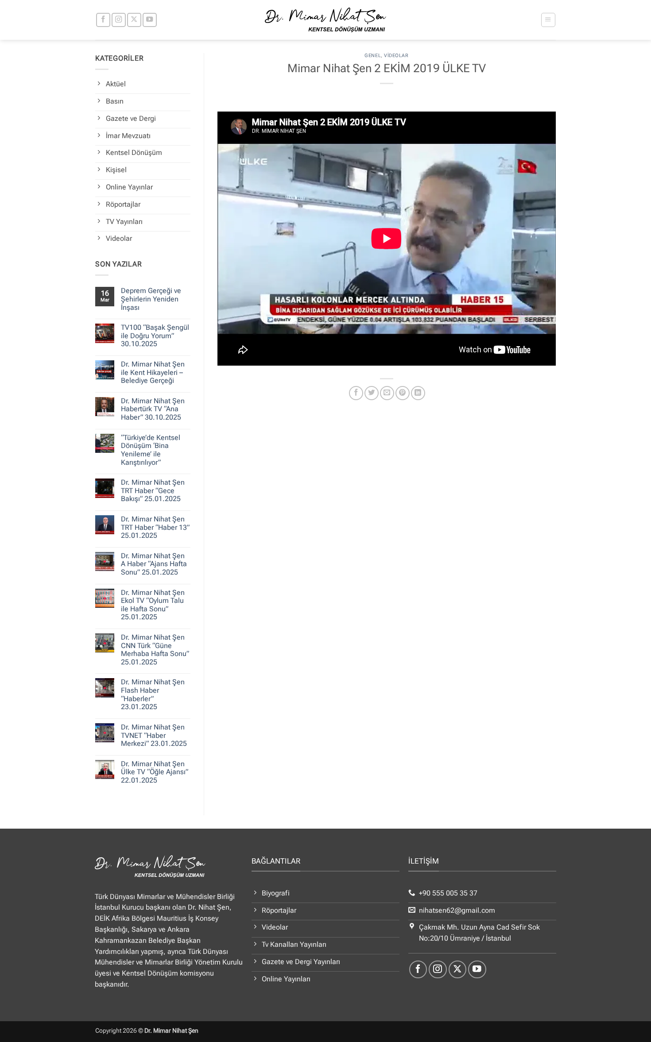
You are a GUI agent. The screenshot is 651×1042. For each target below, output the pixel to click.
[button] (548, 20)
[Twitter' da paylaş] (371, 393)
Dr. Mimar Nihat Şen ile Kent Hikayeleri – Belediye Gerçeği (153, 372)
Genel (372, 55)
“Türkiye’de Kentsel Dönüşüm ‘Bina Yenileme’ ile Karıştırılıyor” (150, 450)
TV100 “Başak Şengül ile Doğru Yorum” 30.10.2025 (155, 336)
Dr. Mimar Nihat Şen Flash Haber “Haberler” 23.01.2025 (153, 694)
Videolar (396, 55)
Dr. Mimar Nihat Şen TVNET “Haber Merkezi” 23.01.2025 (154, 735)
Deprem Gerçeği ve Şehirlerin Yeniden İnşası (151, 299)
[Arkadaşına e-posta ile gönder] (387, 393)
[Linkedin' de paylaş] (418, 393)
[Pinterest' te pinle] (402, 393)
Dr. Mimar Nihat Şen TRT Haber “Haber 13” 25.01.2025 (155, 527)
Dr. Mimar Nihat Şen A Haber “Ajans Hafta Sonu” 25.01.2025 (154, 564)
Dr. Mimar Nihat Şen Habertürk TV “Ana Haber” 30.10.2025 (153, 409)
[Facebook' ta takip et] (103, 20)
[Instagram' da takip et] (119, 20)
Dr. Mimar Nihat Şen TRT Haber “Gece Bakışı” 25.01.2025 (153, 491)
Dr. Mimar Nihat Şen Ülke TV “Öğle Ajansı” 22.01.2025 (154, 772)
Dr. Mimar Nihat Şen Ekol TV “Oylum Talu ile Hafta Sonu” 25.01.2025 (153, 605)
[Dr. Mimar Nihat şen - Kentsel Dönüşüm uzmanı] (326, 20)
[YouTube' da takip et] (150, 20)
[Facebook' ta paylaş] (356, 393)
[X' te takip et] (134, 20)
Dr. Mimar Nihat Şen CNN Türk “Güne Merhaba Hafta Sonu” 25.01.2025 (155, 649)
